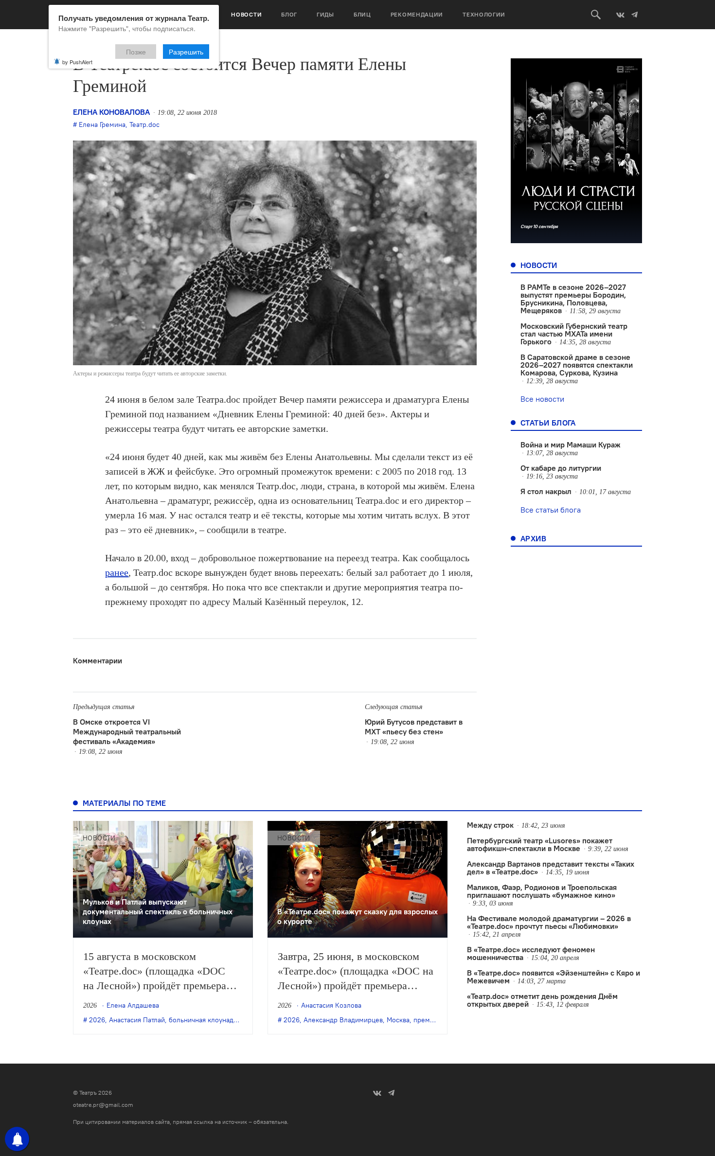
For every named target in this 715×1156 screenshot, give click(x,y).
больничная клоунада (203, 1019)
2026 (97, 1019)
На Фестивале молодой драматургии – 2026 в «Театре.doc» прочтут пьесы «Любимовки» (549, 922)
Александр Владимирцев (343, 1019)
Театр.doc (144, 124)
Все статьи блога (550, 510)
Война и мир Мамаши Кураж (570, 444)
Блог (289, 14)
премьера (429, 1019)
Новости (246, 14)
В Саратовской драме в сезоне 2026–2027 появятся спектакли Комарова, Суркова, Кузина (576, 364)
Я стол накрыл (546, 491)
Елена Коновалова (111, 112)
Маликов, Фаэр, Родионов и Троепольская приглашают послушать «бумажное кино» (542, 891)
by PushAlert (77, 62)
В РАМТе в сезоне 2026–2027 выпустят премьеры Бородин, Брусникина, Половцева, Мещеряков (573, 298)
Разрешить (186, 51)
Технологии (484, 14)
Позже (136, 51)
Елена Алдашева (133, 1005)
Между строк (490, 825)
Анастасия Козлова (331, 1005)
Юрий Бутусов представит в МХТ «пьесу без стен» (414, 726)
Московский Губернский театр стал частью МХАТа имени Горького (573, 333)
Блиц (362, 14)
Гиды (325, 14)
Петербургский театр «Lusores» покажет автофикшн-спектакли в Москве (539, 844)
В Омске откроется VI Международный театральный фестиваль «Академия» (127, 731)
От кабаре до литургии (560, 468)
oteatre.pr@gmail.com (103, 1104)
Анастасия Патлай (137, 1019)
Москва (398, 1019)
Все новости (542, 399)
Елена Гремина (102, 124)
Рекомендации (417, 14)
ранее (116, 572)
